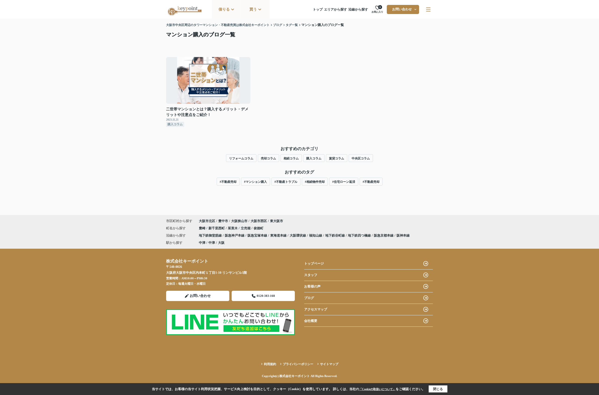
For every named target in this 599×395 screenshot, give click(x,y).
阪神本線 (403, 235)
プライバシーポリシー (298, 364)
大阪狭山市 (239, 221)
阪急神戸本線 (235, 235)
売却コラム (268, 158)
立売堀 (246, 228)
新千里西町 (217, 228)
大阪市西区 (259, 221)
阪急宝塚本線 (258, 235)
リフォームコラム (241, 158)
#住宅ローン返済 (343, 181)
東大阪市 (276, 221)
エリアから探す (335, 9)
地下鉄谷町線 (335, 235)
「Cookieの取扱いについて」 (377, 389)
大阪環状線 (298, 235)
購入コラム (313, 158)
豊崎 (202, 228)
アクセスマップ (315, 309)
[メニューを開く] (428, 9)
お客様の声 (312, 286)
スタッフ (310, 275)
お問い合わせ (402, 9)
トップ (318, 9)
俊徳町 (258, 228)
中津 (202, 242)
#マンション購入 (255, 181)
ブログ (309, 298)
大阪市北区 (207, 221)
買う (253, 9)
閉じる (438, 389)
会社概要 (310, 321)
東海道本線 (279, 235)
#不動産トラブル (285, 181)
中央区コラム (361, 158)
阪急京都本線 (384, 235)
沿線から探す (358, 9)
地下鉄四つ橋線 (360, 235)
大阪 (221, 242)
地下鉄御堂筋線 (211, 235)
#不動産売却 (228, 181)
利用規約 (270, 364)
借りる (224, 9)
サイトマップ (329, 364)
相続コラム (291, 158)
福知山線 (316, 235)
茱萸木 (233, 228)
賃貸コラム (336, 158)
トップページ (314, 263)
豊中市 (223, 221)
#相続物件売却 (315, 181)
